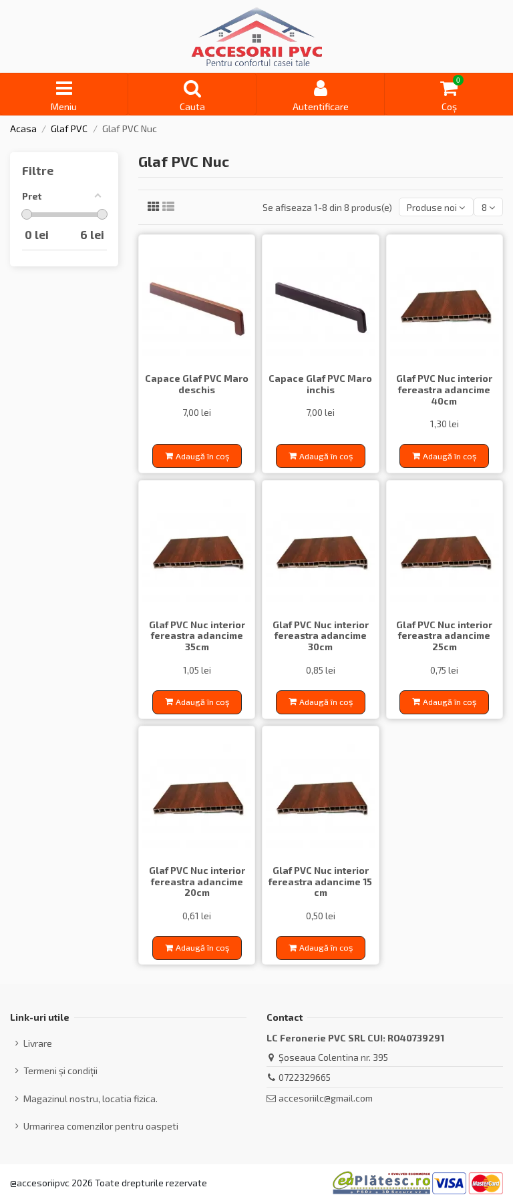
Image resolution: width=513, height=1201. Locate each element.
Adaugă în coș (202, 456)
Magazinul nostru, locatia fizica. (90, 1098)
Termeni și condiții (60, 1070)
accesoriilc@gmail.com (326, 1098)
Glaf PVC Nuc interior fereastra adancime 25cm (444, 636)
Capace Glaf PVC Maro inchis (320, 384)
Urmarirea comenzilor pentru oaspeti (100, 1126)
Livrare (37, 1043)
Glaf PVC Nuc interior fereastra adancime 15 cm (320, 882)
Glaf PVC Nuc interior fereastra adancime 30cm (321, 636)
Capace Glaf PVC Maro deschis (196, 384)
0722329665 (305, 1077)
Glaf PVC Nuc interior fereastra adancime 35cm (197, 636)
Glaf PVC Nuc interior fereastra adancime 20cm (197, 882)
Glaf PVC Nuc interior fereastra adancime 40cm (444, 390)
